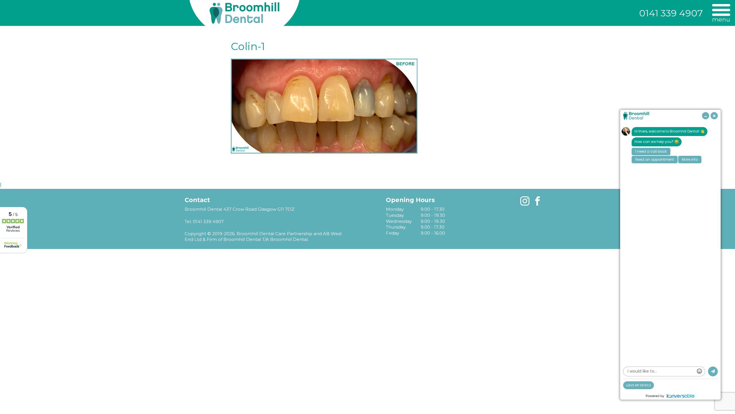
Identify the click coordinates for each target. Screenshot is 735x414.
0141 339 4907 (671, 13)
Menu (721, 19)
